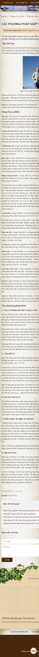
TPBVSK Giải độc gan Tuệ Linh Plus (18, 618)
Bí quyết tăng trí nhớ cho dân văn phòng (19, 514)
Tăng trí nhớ (12, 496)
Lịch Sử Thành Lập (19, 632)
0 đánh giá (17, 491)
